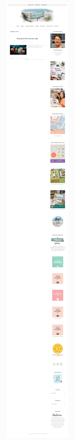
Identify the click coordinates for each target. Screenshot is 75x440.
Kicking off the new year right (27, 39)
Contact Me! (57, 55)
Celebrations (15, 58)
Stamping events (42, 59)
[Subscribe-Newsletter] (57, 244)
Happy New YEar (31, 59)
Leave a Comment (30, 41)
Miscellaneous (25, 58)
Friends (18, 58)
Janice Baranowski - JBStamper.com (37, 15)
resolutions (38, 59)
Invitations (21, 58)
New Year (35, 59)
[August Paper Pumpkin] (57, 125)
